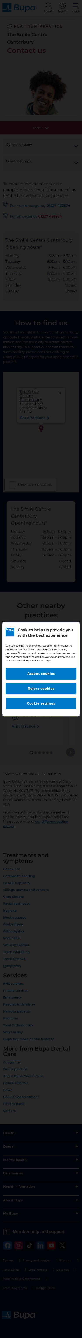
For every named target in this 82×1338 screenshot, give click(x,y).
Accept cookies (41, 673)
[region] (41, 669)
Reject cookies (41, 688)
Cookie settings (41, 703)
